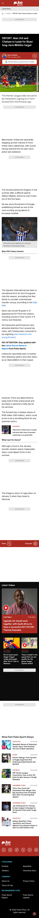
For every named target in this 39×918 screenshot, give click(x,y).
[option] (11, 652)
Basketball (27, 866)
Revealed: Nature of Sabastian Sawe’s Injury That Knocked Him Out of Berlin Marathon (25, 746)
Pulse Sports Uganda (28, 896)
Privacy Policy (29, 881)
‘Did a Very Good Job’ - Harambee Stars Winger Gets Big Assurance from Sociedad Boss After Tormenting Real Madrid (24, 792)
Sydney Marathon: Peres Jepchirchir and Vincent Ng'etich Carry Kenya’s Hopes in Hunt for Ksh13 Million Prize (25, 824)
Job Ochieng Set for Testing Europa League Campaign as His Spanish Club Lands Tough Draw (24, 809)
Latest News (6, 9)
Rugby (15, 755)
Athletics (16, 741)
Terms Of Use (7, 885)
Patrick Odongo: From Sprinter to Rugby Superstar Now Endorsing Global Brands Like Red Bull (25, 761)
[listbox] (20, 652)
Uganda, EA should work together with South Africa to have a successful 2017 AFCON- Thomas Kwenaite (18, 625)
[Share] (34, 56)
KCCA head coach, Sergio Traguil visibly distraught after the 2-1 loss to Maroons (11, 659)
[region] (19, 652)
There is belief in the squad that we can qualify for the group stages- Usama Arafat (29, 659)
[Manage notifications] (34, 913)
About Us (5, 881)
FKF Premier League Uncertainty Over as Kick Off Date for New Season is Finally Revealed (25, 776)
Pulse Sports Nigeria (7, 896)
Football (8, 13)
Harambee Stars (19, 785)
